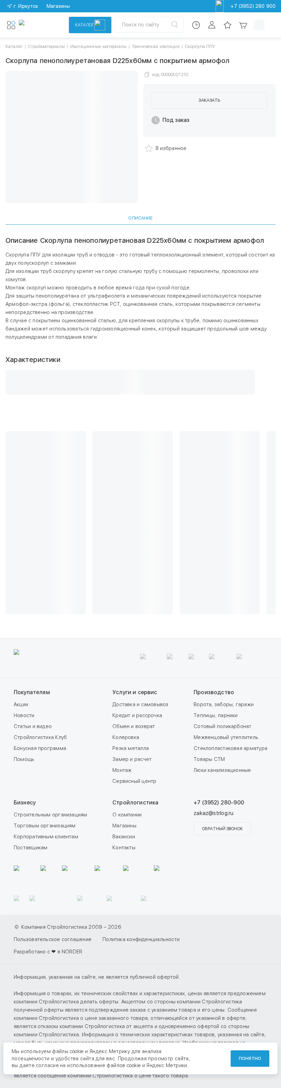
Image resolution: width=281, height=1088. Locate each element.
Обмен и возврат (133, 726)
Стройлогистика (135, 802)
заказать (209, 100)
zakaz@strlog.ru (213, 813)
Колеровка (125, 737)
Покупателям (32, 692)
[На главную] (39, 25)
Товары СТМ (209, 759)
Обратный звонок (222, 828)
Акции (21, 704)
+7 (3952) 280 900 (253, 6)
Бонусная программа (40, 748)
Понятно (250, 1058)
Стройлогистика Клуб (40, 737)
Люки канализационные (222, 770)
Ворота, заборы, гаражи (224, 704)
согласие (47, 1065)
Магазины (124, 826)
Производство (214, 692)
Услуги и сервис (134, 692)
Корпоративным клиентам (46, 837)
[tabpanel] (140, 315)
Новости (24, 715)
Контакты (123, 848)
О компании (127, 815)
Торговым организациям (45, 826)
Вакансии (123, 837)
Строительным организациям (50, 815)
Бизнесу (25, 802)
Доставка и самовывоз (140, 704)
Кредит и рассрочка (137, 715)
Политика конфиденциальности (141, 939)
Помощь (24, 759)
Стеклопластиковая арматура (230, 748)
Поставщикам (30, 848)
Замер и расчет (131, 759)
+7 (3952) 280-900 (219, 802)
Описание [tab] (140, 218)
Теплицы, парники (216, 715)
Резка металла (130, 748)
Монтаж (122, 770)
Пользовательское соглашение (52, 939)
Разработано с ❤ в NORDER (48, 952)
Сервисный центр (134, 781)
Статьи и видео (33, 726)
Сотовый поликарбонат (223, 726)
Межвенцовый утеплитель (226, 737)
